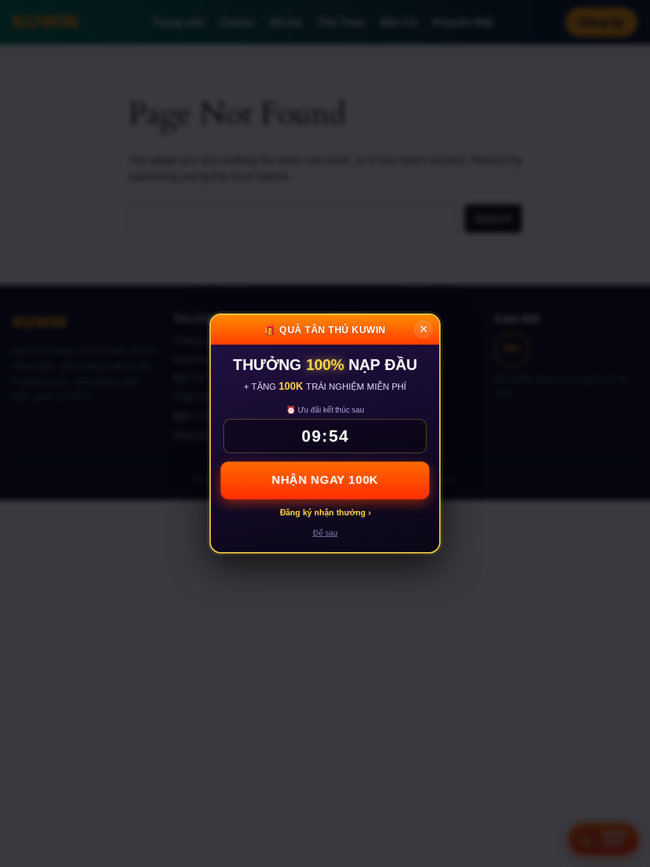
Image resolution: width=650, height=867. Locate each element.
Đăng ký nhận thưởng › (325, 512)
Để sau (325, 533)
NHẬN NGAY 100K (325, 479)
